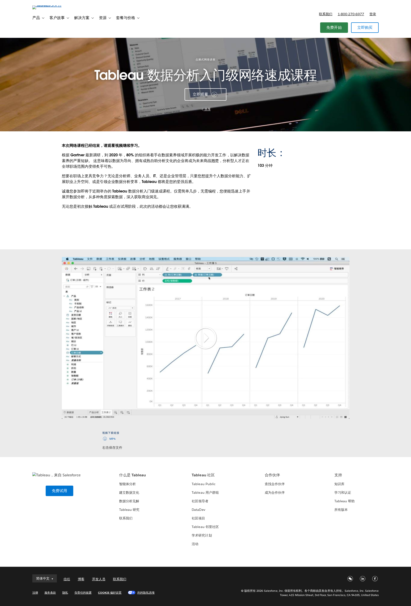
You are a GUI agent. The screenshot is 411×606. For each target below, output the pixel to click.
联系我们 (325, 14)
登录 (372, 14)
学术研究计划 (202, 535)
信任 (67, 579)
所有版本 (341, 509)
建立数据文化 (129, 492)
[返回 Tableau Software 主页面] (52, 5)
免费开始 (334, 27)
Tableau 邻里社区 (205, 527)
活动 (195, 544)
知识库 (339, 484)
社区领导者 (200, 501)
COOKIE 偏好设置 (110, 593)
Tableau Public (203, 484)
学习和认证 (342, 492)
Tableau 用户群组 (205, 492)
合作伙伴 (272, 475)
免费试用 (59, 490)
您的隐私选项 (145, 593)
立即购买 (365, 27)
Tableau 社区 (203, 475)
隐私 (65, 593)
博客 (81, 579)
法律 (35, 593)
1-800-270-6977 (351, 14)
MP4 (112, 439)
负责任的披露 (83, 593)
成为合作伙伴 (275, 492)
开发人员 (98, 579)
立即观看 (200, 94)
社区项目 (198, 518)
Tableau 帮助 (344, 501)
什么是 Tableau (132, 475)
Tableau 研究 (129, 509)
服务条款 (50, 593)
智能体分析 (127, 484)
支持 (338, 475)
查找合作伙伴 (275, 484)
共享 (207, 109)
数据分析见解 (129, 501)
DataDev (198, 509)
